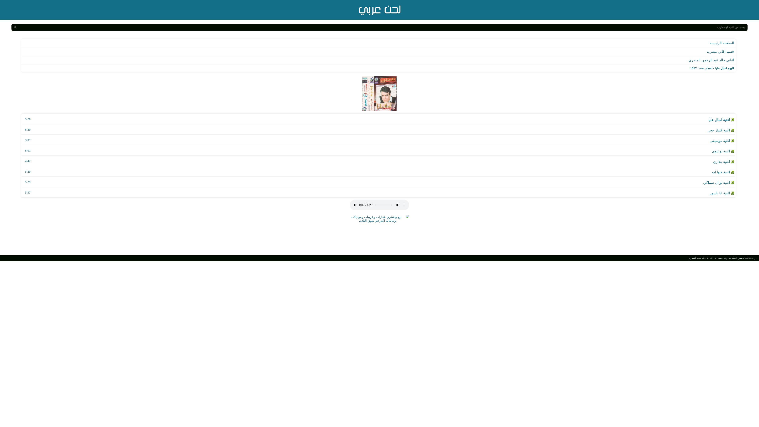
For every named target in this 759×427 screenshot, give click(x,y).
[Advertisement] (379, 238)
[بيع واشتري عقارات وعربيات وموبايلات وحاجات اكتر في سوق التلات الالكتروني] (377, 220)
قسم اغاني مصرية (720, 52)
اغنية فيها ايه (721, 172)
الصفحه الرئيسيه (722, 43)
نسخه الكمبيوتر (695, 258)
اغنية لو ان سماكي (716, 183)
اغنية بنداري (721, 162)
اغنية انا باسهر (720, 193)
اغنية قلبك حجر (719, 130)
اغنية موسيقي (720, 141)
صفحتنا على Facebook (712, 258)
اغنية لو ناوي (721, 151)
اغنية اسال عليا (719, 120)
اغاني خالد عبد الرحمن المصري (711, 60)
